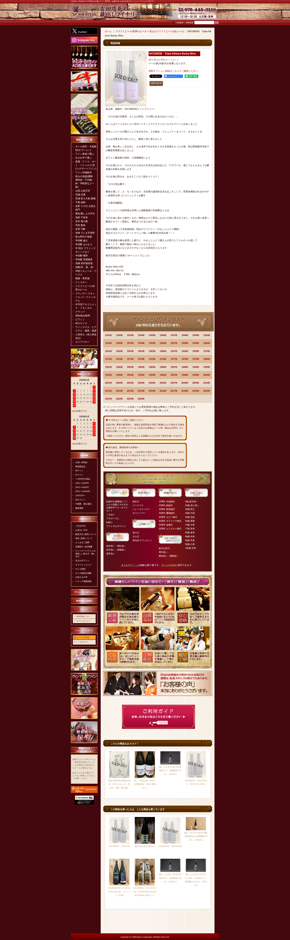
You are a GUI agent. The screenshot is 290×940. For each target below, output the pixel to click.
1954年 (141, 343)
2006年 (163, 383)
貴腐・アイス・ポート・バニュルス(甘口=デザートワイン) (85, 165)
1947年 (174, 335)
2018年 (184, 391)
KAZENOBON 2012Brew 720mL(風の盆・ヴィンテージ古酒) (119, 891)
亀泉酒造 (79, 508)
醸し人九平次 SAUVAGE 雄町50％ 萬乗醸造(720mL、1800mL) (170, 770)
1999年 (195, 375)
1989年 (195, 367)
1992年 (119, 375)
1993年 (130, 375)
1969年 (195, 351)
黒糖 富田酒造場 (83, 263)
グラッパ (80, 311)
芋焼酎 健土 (81, 240)
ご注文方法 (80, 526)
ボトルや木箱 (168, 565)
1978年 (184, 359)
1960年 (206, 343)
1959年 (195, 343)
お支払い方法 (81, 530)
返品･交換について (83, 538)
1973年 (130, 359)
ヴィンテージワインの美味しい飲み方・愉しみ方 (85, 554)
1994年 (141, 375)
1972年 (119, 359)
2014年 (141, 391)
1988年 (184, 367)
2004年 (141, 383)
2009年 (195, 383)
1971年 (108, 359)
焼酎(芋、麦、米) (84, 267)
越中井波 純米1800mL (145, 846)
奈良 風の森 (81, 221)
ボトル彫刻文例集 (83, 573)
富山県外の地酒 (83, 236)
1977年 (174, 359)
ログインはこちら (83, 621)
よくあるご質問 (82, 542)
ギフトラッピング (83, 565)
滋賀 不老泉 (81, 217)
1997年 (174, 375)
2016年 (163, 391)
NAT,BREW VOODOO (119, 846)
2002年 (119, 383)
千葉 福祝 (80, 202)
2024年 (141, 399)
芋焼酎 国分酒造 (83, 504)
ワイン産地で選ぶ (84, 154)
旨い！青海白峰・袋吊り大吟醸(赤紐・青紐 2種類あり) (145, 784)
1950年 (206, 335)
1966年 (163, 351)
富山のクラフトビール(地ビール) (166, 31)
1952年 (119, 343)
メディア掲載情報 (83, 581)
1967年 (174, 351)
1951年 (108, 343)
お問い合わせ (211, 13)
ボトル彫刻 (80, 569)
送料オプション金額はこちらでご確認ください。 (174, 71)
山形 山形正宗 (82, 190)
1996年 (163, 375)
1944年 (141, 335)
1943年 (130, 335)
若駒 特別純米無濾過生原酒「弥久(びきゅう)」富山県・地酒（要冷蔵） (119, 784)
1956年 (163, 343)
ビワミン (80, 319)
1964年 (141, 351)
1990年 (206, 367)
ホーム (108, 31)
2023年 (130, 399)
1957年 (174, 343)
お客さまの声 (81, 577)
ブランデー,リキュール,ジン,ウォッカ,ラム (85, 297)
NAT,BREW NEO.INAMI (170, 846)
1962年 (119, 351)
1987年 (174, 367)
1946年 (163, 335)
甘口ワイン (80, 500)
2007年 (174, 383)
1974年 (141, 359)
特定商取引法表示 (84, 601)
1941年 (108, 335)
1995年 (152, 375)
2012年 (119, 391)
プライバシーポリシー (84, 592)
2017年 (174, 391)
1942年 (119, 335)
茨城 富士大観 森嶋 (85, 198)
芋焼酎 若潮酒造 (83, 259)
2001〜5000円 (82, 487)
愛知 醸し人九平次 (85, 213)
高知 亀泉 (80, 225)
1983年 (130, 367)
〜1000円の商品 (82, 479)
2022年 (119, 399)
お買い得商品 (81, 462)
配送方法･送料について (85, 534)
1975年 (152, 359)
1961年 (108, 351)
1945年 (152, 335)
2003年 (130, 383)
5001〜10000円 (82, 491)
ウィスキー (81, 282)
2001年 (108, 383)
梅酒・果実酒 (82, 278)
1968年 (184, 351)
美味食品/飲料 (82, 315)
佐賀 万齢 (80, 229)
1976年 (163, 359)
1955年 (152, 343)
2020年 (206, 391)
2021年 (108, 399)
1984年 (141, 367)
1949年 (195, 335)
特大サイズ (81, 323)
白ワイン (79, 475)
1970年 (206, 351)
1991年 (108, 375)
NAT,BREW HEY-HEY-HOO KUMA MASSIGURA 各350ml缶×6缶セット (145, 891)
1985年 (152, 367)
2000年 (206, 375)
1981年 (108, 367)
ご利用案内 (179, 23)
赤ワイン (79, 470)
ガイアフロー (82, 342)
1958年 (184, 343)
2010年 (206, 383)
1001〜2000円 (82, 483)
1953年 (130, 343)
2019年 (195, 391)
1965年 (152, 351)
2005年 (152, 383)
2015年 (152, 391)
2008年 (184, 383)
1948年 (184, 335)
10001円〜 (80, 495)
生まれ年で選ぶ (83, 157)
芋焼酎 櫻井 (81, 255)
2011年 (108, 391)
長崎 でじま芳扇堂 (85, 232)
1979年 (195, 359)
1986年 (163, 367)
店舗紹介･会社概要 (83, 546)
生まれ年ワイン (82, 560)
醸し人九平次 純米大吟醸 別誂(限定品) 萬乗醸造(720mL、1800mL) (195, 836)
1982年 (119, 367)
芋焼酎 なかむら (83, 244)
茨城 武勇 (80, 194)
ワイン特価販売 (83, 172)
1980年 (206, 359)
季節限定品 (80, 466)
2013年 (130, 391)
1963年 (130, 351)
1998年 (184, 375)
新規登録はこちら (83, 616)
